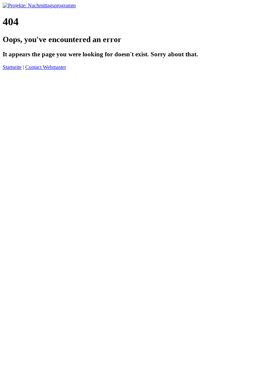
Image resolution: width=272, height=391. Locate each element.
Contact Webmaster (45, 67)
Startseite (12, 67)
